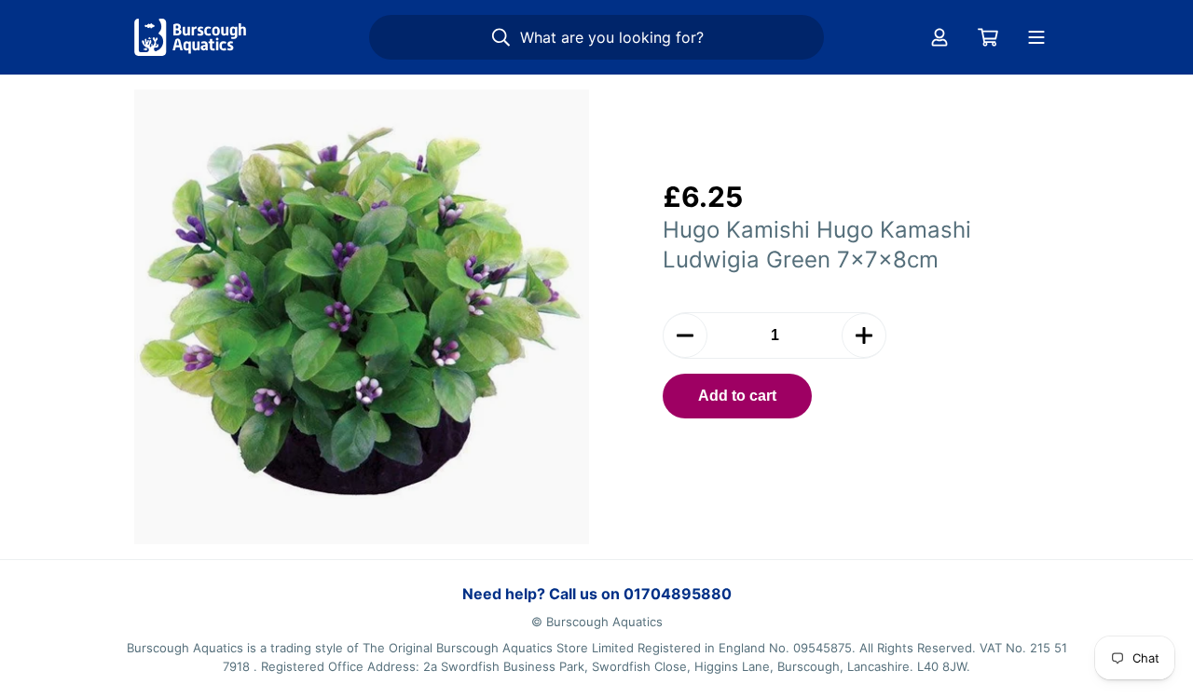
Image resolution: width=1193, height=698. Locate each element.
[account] (939, 37)
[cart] (988, 37)
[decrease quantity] (685, 335)
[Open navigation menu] (1036, 37)
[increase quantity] (864, 335)
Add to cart (737, 396)
